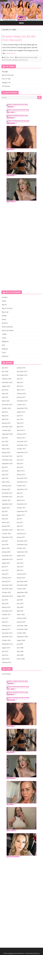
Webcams (5, 356)
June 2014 (20, 419)
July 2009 (20, 600)
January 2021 (6, 526)
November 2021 (7, 497)
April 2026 (5, 375)
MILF (3, 345)
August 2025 (6, 386)
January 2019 (6, 581)
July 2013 (20, 456)
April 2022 (5, 478)
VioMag (10, 953)
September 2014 (22, 408)
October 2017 (6, 614)
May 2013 (20, 463)
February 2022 (6, 486)
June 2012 (20, 497)
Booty (4, 319)
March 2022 (6, 482)
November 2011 (22, 504)
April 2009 (20, 611)
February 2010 (21, 574)
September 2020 (7, 537)
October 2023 (6, 430)
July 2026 (5, 368)
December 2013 (22, 441)
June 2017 (5, 618)
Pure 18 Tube (6, 79)
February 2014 (21, 434)
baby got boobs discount (25, 57)
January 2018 (6, 607)
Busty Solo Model (7, 330)
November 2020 (7, 530)
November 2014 (22, 401)
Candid (4, 334)
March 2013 (21, 471)
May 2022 (5, 474)
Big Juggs (5, 71)
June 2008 (20, 648)
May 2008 (20, 651)
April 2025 (5, 397)
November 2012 (22, 482)
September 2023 (7, 434)
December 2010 (22, 541)
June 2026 (5, 371)
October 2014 (21, 404)
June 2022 (5, 471)
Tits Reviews (6, 86)
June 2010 (20, 563)
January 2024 (6, 423)
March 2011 (21, 530)
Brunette (5, 323)
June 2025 (5, 390)
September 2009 (22, 592)
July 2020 (5, 541)
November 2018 (7, 589)
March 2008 (21, 659)
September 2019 (7, 559)
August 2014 (21, 412)
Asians (4, 301)
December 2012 (22, 478)
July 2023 (5, 438)
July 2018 (5, 600)
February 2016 (6, 662)
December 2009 (22, 581)
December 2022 (7, 456)
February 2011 (21, 533)
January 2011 (21, 537)
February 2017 (6, 626)
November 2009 (22, 585)
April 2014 (20, 427)
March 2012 (21, 500)
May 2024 (5, 416)
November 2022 (7, 460)
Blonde (4, 316)
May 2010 (20, 567)
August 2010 (21, 556)
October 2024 (6, 408)
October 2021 (6, 500)
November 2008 (22, 629)
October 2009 (21, 589)
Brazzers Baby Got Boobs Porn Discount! (18, 38)
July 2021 (5, 511)
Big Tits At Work (7, 308)
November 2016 (7, 637)
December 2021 (7, 493)
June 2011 (20, 522)
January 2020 (6, 552)
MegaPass (5, 341)
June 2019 (5, 570)
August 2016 (6, 648)
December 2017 (7, 611)
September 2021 (7, 504)
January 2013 (21, 474)
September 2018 (7, 596)
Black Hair (5, 312)
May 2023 (5, 445)
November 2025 (7, 382)
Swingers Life (6, 82)
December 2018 (7, 585)
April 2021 (5, 519)
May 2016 (5, 655)
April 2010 (20, 570)
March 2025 (6, 401)
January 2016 (21, 368)
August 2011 (21, 515)
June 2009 (20, 603)
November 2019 (7, 556)
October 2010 (21, 548)
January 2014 (21, 438)
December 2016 (7, 633)
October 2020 (6, 533)
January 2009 (21, 622)
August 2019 (6, 563)
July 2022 (5, 467)
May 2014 (20, 423)
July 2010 (20, 559)
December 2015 (22, 371)
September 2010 (22, 552)
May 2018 (5, 603)
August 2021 (6, 508)
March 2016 (6, 659)
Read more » (11, 53)
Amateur (5, 297)
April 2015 (20, 386)
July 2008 (20, 644)
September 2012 (22, 489)
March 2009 (21, 614)
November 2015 (22, 375)
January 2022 (6, 489)
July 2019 (5, 567)
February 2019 (6, 578)
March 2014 (21, 430)
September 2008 (22, 637)
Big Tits (6, 57)
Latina (4, 338)
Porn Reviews (6, 674)
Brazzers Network (12, 60)
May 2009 (20, 607)
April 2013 (20, 467)
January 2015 (21, 397)
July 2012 (20, 493)
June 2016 (5, 651)
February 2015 (21, 393)
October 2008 (21, 633)
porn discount (23, 60)
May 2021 (5, 515)
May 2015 (20, 382)
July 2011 (20, 519)
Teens (12, 57)
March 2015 (21, 390)
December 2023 (7, 427)
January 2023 (6, 452)
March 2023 (6, 449)
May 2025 (5, 393)
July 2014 (20, 416)
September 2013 (22, 452)
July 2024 (5, 412)
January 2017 (6, 629)
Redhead (5, 349)
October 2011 (21, 508)
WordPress (36, 953)
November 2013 (22, 445)
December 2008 (22, 626)
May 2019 (5, 574)
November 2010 (22, 544)
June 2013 (20, 460)
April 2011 (20, 526)
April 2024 (5, 419)
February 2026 (6, 379)
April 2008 (20, 655)
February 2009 (21, 618)
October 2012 (21, 486)
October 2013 (21, 449)
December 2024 (7, 404)
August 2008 (21, 640)
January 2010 (21, 578)
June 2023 (5, 441)
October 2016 (6, 640)
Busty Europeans (7, 327)
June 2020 (5, 544)
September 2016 (7, 644)
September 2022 (7, 463)
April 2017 (5, 622)
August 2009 (21, 596)
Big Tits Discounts (8, 75)
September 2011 (22, 511)
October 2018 (6, 592)
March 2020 (6, 548)
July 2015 (20, 379)
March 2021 (6, 522)
